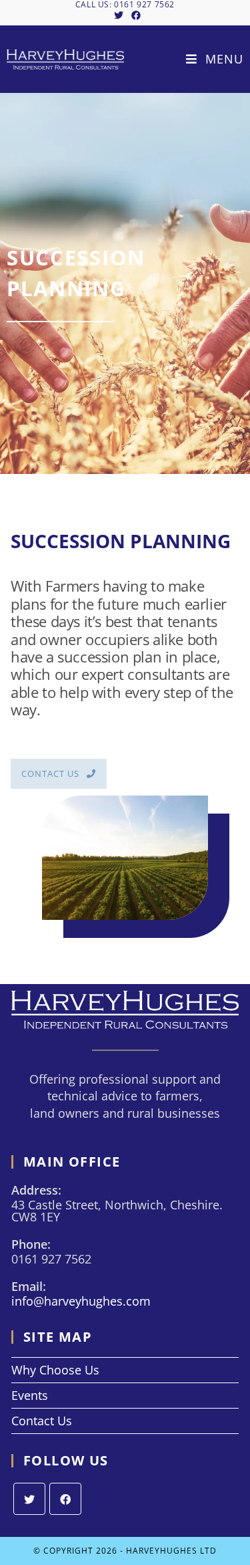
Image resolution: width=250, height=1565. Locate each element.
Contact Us (41, 1421)
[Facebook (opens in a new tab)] (134, 15)
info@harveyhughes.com (81, 1301)
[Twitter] (29, 1499)
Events (29, 1395)
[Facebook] (65, 1499)
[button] (59, 774)
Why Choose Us (55, 1370)
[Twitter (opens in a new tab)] (118, 15)
